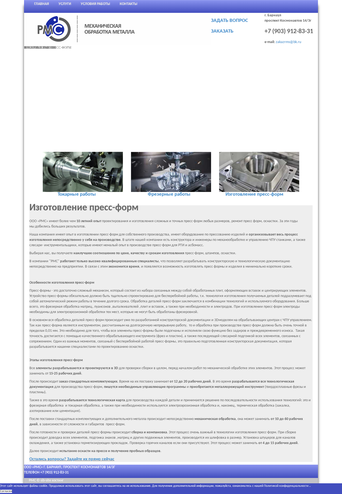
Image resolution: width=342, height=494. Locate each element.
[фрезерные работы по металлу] (171, 172)
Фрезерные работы (169, 194)
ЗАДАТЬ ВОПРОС (229, 20)
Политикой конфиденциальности (286, 486)
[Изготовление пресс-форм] (259, 172)
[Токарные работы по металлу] (83, 172)
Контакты (128, 4)
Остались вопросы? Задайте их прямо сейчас (71, 459)
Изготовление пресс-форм (254, 194)
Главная (41, 4)
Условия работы (95, 4)
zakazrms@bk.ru (288, 42)
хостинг (58, 480)
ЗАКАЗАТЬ (222, 31)
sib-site (46, 480)
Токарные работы (77, 194)
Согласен (6, 491)
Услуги (65, 4)
